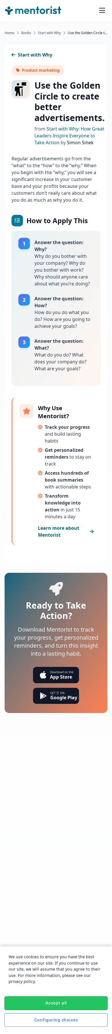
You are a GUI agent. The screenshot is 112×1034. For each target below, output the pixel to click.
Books (26, 33)
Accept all (56, 1003)
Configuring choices (56, 1020)
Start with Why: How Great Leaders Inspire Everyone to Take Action (69, 136)
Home (9, 33)
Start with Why (49, 33)
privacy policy (22, 981)
